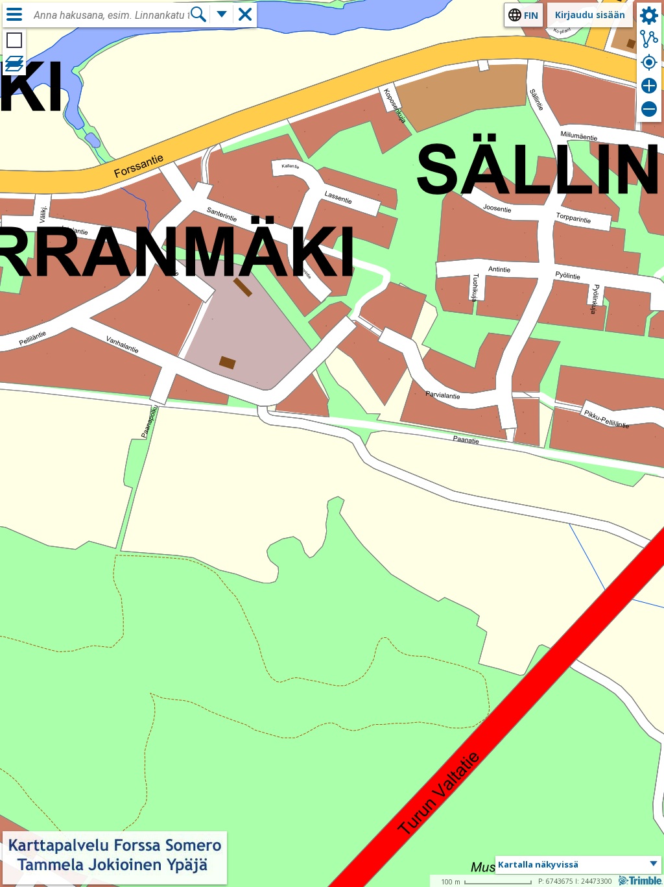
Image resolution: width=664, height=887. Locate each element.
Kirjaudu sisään (590, 14)
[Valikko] (14, 14)
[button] (578, 865)
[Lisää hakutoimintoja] (221, 14)
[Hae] (198, 14)
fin (531, 15)
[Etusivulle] (114, 875)
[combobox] (111, 15)
